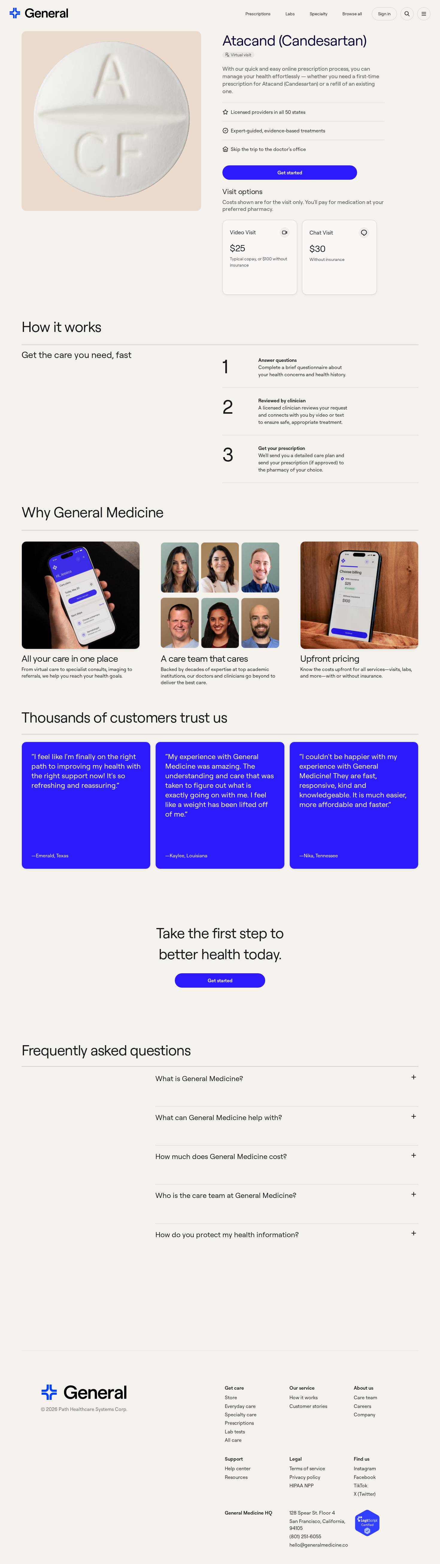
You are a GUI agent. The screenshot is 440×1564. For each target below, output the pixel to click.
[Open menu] (423, 13)
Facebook (365, 1477)
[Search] (407, 13)
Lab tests (235, 1432)
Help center (238, 1468)
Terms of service (307, 1468)
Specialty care (241, 1415)
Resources (236, 1477)
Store (231, 1397)
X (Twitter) (365, 1494)
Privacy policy (304, 1477)
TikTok (360, 1486)
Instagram (365, 1468)
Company (364, 1415)
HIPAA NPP (301, 1486)
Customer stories (308, 1406)
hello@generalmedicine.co (318, 1545)
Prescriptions (239, 1423)
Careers (362, 1406)
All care (233, 1440)
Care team (365, 1397)
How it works (303, 1397)
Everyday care (240, 1406)
